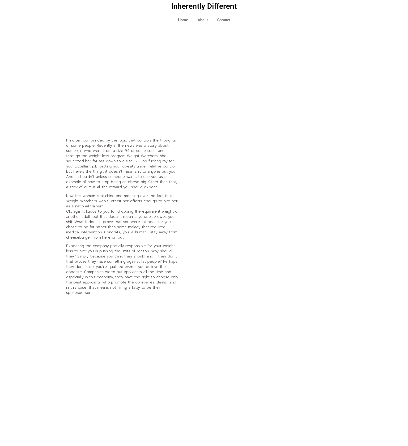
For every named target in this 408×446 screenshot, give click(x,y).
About (203, 20)
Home (183, 20)
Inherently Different (204, 6)
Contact (223, 20)
